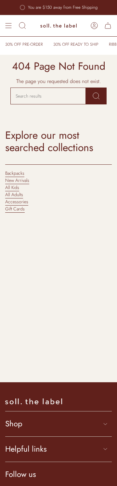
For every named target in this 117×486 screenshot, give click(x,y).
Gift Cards (15, 209)
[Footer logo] (33, 401)
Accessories (16, 201)
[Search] (96, 96)
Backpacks (14, 173)
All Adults (14, 194)
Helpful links (26, 449)
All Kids (12, 187)
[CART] (108, 25)
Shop (13, 423)
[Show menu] (8, 25)
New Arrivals (17, 180)
